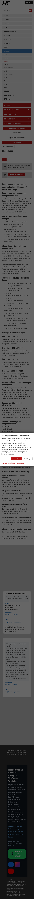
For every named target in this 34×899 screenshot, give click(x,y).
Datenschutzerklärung (8, 463)
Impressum (20, 463)
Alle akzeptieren (16, 459)
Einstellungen (27, 459)
